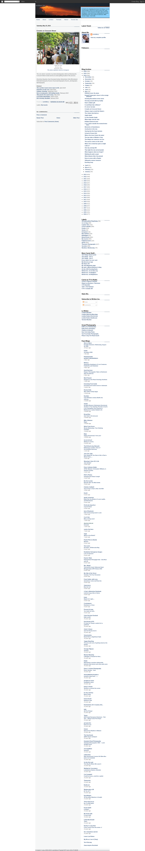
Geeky (84, 230)
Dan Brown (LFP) (89, 621)
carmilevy (96, 34)
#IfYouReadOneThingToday (90, 221)
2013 (85, 195)
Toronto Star (74, 19)
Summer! (86, 750)
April (86, 165)
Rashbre (86, 396)
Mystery (86, 541)
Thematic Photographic (89, 244)
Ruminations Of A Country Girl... (93, 704)
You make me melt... (89, 611)
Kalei (85, 597)
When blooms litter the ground (94, 156)
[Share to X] (73, 103)
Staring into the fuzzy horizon (93, 131)
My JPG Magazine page (89, 265)
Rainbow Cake (88, 700)
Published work (86, 240)
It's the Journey (88, 692)
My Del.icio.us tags (87, 262)
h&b (85, 709)
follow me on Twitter (104, 27)
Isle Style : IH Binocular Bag (91, 547)
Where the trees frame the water (94, 135)
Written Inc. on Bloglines (89, 272)
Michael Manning (89, 655)
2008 (85, 206)
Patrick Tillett (88, 558)
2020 (85, 180)
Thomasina (87, 780)
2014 (85, 193)
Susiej (86, 403)
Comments (87, 305)
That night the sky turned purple (94, 150)
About (44, 19)
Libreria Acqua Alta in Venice (92, 593)
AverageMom (88, 748)
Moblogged (85, 235)
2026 (85, 71)
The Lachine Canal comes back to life (48, 88)
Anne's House (88, 629)
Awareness (87, 585)
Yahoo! (66, 19)
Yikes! (85, 821)
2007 (85, 208)
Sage (85, 533)
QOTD (83, 242)
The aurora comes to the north (94, 141)
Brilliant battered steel (91, 121)
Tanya (85, 715)
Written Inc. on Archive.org (90, 270)
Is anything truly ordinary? (93, 105)
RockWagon (87, 795)
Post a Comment (42, 115)
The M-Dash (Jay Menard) (91, 446)
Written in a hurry (89, 441)
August (87, 85)
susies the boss (88, 529)
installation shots (89, 682)
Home (38, 19)
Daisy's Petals (88, 686)
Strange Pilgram (89, 649)
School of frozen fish (91, 133)
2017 (85, 187)
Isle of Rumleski (89, 511)
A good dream (88, 506)
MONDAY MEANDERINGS (91, 358)
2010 (85, 201)
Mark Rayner (88, 378)
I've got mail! (87, 815)
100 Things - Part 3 (87, 258)
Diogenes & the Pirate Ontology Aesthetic (95, 379)
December (88, 77)
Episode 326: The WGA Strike (92, 482)
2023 (85, 174)
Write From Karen (89, 426)
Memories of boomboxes (92, 127)
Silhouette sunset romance (93, 160)
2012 (85, 197)
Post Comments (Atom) (51, 121)
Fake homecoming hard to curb (92, 512)
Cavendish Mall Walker (43, 96)
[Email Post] (66, 102)
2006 (85, 210)
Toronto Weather (87, 319)
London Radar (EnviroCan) (90, 316)
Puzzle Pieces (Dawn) (90, 540)
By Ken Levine (88, 481)
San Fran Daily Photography (90, 334)
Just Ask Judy (88, 453)
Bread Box (87, 414)
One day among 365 (91, 147)
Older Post (76, 118)
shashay (86, 650)
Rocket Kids (87, 390)
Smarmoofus (88, 635)
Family (84, 228)
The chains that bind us (92, 113)
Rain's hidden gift (90, 102)
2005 (85, 212)
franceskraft (87, 698)
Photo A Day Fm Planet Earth (90, 335)
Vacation (84, 246)
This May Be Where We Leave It (92, 764)
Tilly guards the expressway (45, 94)
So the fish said (88, 762)
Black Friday (87, 694)
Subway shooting (42, 91)
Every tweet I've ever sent (89, 260)
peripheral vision (89, 680)
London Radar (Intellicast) (89, 318)
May (86, 91)
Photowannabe (88, 356)
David (85, 493)
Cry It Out (87, 517)
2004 (85, 214)
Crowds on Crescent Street (93, 109)
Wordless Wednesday (88, 248)
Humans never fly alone (92, 93)
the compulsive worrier (91, 832)
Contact (51, 19)
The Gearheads (88, 735)
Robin (85, 661)
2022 (85, 176)
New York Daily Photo (88, 332)
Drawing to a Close (89, 605)
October (87, 81)
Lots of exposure (88, 553)
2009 (85, 203)
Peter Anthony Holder (90, 467)
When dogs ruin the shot (92, 119)
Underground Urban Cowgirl (92, 476)
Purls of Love (87, 724)
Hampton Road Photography (92, 741)
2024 (85, 75)
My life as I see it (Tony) (91, 839)
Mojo (85, 434)
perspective (87, 723)
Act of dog (85, 223)
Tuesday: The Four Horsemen (92, 574)
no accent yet (88, 440)
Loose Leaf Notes (89, 836)
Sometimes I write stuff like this (92, 581)
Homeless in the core (43, 89)
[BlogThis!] (71, 103)
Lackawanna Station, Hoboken (92, 770)
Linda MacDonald (89, 819)
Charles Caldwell (89, 487)
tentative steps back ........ (91, 676)
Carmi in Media (86, 226)
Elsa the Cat (87, 587)
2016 (85, 189)
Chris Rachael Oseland (91, 615)
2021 (85, 178)
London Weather (87, 312)
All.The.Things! (88, 711)
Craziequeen (88, 603)
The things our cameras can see (94, 139)
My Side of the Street (90, 573)
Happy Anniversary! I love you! (92, 435)
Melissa (86, 362)
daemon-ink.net (88, 523)
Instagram (85, 232)
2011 (85, 199)
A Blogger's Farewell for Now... (92, 656)
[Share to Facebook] (75, 103)
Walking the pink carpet (92, 154)
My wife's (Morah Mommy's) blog (91, 267)
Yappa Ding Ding (89, 641)
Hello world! (87, 617)
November (88, 79)
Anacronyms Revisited (91, 845)
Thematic (58, 19)
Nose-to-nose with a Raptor (93, 158)
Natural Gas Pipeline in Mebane (92, 730)
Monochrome (86, 237)
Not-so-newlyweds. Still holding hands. (48, 93)
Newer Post (40, 118)
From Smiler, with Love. (91, 579)
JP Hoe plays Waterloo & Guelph (93, 797)
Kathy (85, 350)
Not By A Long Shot (90, 825)
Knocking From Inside (90, 384)
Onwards (86, 525)
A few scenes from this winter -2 (93, 827)
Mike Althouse (88, 420)
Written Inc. (41, 5)
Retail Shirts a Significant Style (92, 636)
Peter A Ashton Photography (92, 668)
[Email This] (69, 103)
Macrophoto (85, 233)
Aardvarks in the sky (91, 129)
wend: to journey (89, 497)
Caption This (85, 224)
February (88, 169)
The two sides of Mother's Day (94, 137)
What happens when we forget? (94, 152)
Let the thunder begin (91, 117)
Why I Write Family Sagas (91, 391)
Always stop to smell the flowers (94, 111)
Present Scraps (88, 609)
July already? (87, 463)
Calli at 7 (87, 145)
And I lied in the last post (91, 416)
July (86, 87)
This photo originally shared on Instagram (58, 70)
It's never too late (90, 107)
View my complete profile (98, 37)
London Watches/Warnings (90, 314)
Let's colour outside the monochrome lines (96, 124)
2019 (85, 183)
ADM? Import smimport (90, 736)
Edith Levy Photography (89, 326)
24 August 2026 (88, 352)
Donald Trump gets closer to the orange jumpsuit (96, 96)
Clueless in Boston (87, 330)
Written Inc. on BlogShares (90, 274)
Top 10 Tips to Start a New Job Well (94, 488)
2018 (85, 185)
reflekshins (87, 754)
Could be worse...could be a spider (93, 776)
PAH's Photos (88, 475)
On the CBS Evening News (90, 269)
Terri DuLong (88, 842)
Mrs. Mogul (87, 565)
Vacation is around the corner (92, 688)
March (87, 167)
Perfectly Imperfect (90, 505)
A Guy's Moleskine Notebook (92, 591)
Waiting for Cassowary (91, 768)
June (86, 89)
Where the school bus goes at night (95, 143)
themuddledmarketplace (91, 674)
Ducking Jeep (89, 162)
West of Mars (88, 343)
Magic (85, 422)
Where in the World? (89, 535)
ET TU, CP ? (87, 791)
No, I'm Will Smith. (89, 803)
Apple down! (88, 115)
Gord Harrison (88, 370)
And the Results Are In (90, 630)
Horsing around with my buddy (94, 100)
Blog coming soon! (89, 518)
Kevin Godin (87, 807)
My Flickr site (86, 263)
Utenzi (86, 729)
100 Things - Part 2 (87, 256)
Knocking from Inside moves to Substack (95, 385)
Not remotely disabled (43, 98)
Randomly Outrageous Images (93, 552)
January (87, 171)
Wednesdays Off (89, 789)
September (88, 83)
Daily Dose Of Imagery (88, 328)
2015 (85, 191)
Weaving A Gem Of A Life (91, 461)
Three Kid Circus (89, 801)
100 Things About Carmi (89, 255)
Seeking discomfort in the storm (94, 98)
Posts (86, 302)
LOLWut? (86, 809)
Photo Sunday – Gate (90, 670)
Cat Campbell (88, 774)
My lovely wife (88, 813)
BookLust (87, 785)
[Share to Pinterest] (77, 103)
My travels (44, 105)
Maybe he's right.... (89, 599)
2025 (85, 73)
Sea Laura (87, 546)
